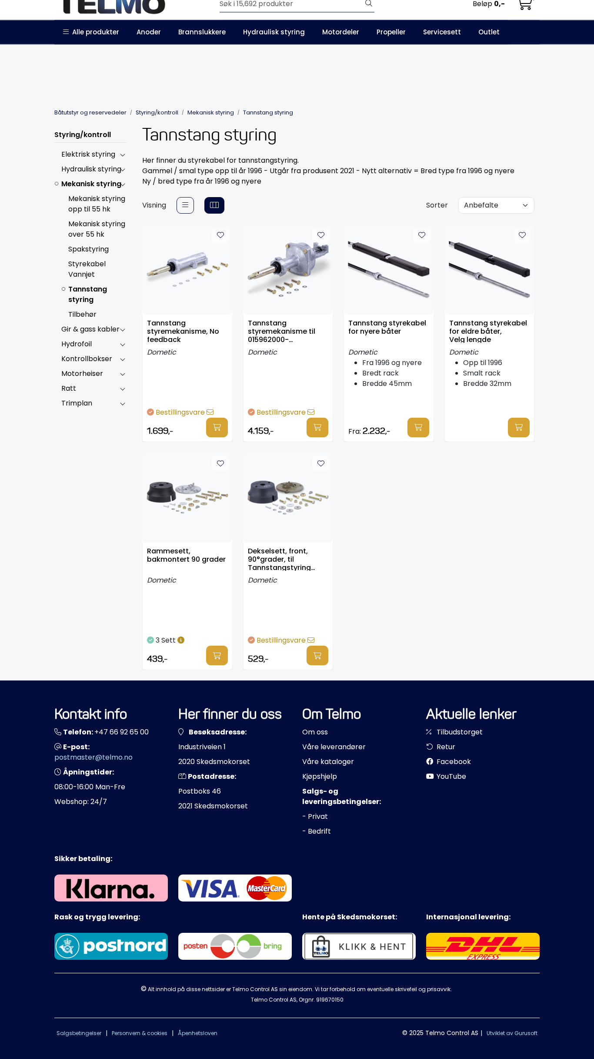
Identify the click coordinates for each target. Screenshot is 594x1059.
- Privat (315, 816)
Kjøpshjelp (319, 776)
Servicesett (442, 32)
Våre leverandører (334, 747)
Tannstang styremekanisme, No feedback (183, 331)
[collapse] (122, 154)
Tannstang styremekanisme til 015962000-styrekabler (281, 331)
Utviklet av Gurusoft (512, 1033)
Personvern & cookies (139, 1033)
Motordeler (340, 32)
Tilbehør (82, 314)
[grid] (214, 205)
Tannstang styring (87, 294)
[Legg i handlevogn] (217, 427)
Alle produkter (94, 32)
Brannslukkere (202, 32)
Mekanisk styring (91, 184)
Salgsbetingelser (79, 1033)
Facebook (453, 762)
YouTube (450, 776)
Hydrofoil (76, 344)
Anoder (149, 32)
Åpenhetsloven (197, 1033)
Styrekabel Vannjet (87, 269)
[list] (185, 205)
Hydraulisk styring (274, 32)
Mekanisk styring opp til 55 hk (96, 204)
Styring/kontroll (82, 135)
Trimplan (76, 403)
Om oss (315, 732)
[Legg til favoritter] (220, 235)
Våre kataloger (328, 762)
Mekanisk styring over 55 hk (96, 229)
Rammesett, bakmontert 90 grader (186, 555)
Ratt (68, 388)
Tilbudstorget (459, 732)
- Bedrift (316, 831)
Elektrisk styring (88, 154)
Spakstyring (88, 249)
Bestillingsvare (181, 412)
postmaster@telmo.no (93, 757)
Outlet (489, 32)
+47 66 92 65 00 (121, 732)
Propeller (391, 32)
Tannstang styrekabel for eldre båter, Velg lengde (488, 331)
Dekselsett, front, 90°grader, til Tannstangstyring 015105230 (279, 559)
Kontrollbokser (86, 359)
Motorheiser (82, 374)
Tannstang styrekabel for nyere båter (387, 327)
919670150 (330, 999)
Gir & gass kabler (90, 329)
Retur (445, 747)
